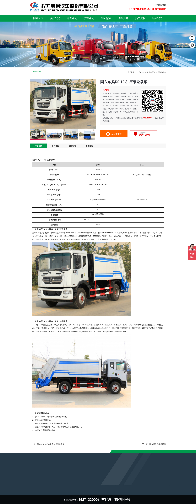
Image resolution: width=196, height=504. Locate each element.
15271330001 (85, 480)
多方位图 (55, 145)
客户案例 (106, 18)
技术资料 (30, 482)
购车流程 (140, 18)
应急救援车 (55, 479)
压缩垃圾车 (162, 72)
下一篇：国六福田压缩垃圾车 (154, 444)
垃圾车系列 (151, 72)
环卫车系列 (55, 485)
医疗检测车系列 (56, 488)
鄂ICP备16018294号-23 (90, 490)
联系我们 (157, 18)
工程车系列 (55, 491)
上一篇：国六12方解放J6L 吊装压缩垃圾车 (47, 444)
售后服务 (123, 18)
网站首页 (38, 18)
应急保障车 (55, 482)
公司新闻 (30, 476)
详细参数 (38, 145)
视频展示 (30, 485)
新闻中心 (72, 18)
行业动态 (30, 479)
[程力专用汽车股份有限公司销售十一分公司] (64, 6)
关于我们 (55, 18)
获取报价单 (116, 133)
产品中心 (89, 18)
